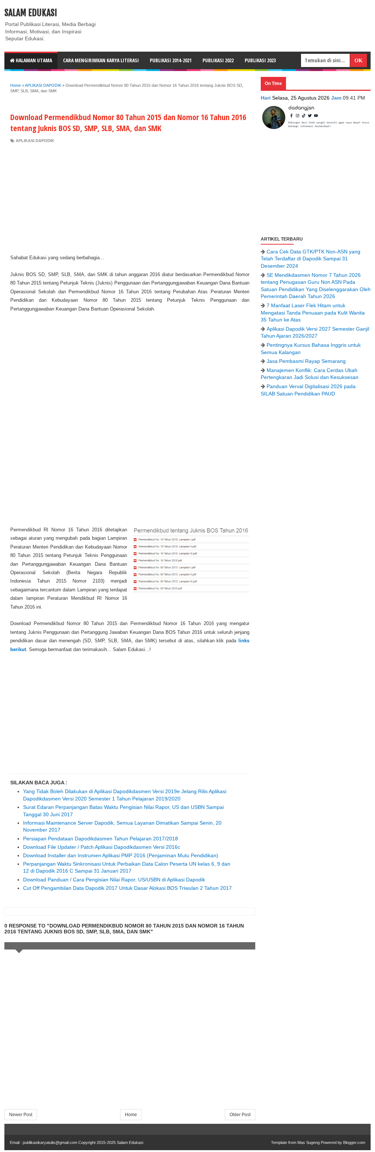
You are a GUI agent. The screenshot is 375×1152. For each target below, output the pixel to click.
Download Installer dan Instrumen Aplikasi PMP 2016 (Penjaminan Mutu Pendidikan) (120, 855)
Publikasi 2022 (218, 60)
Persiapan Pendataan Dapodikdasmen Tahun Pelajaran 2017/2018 (100, 838)
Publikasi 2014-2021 (171, 60)
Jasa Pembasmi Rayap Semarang (306, 361)
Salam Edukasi (30, 12)
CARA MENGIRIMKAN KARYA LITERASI (101, 60)
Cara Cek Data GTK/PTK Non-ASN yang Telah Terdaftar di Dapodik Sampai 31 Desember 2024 (310, 259)
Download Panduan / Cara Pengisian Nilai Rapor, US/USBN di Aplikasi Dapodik (114, 879)
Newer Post (20, 1114)
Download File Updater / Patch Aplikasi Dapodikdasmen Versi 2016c (101, 847)
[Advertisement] (129, 198)
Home (131, 1114)
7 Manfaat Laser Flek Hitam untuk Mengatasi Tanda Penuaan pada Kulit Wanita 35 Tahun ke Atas (313, 312)
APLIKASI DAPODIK (35, 140)
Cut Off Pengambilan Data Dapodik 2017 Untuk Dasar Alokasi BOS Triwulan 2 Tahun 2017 (127, 888)
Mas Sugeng (308, 1142)
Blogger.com (354, 1142)
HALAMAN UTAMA (33, 60)
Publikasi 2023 (260, 60)
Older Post (240, 1114)
